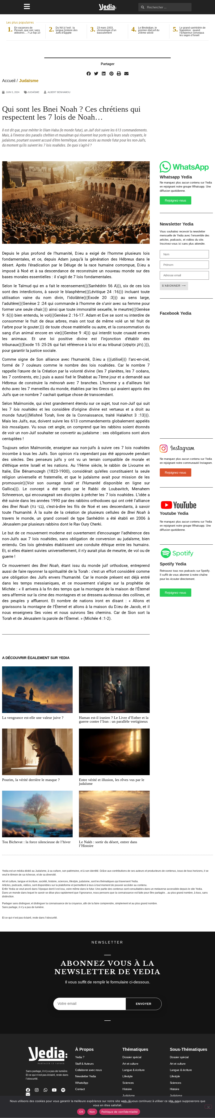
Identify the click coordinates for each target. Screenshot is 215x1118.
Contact (80, 1089)
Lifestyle (127, 1076)
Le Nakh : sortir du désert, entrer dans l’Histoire (108, 844)
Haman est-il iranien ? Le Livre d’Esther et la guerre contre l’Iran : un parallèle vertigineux (113, 719)
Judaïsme (28, 80)
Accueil (8, 80)
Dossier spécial (131, 1057)
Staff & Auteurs (84, 1063)
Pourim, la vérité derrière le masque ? (31, 780)
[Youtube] (54, 1090)
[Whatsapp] (45, 1090)
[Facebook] (28, 1090)
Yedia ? (79, 1057)
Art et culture (130, 1063)
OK (81, 1111)
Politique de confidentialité (119, 1111)
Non (92, 1111)
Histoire (127, 1089)
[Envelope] (28, 1094)
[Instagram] (37, 1090)
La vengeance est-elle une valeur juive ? (32, 718)
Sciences (128, 1082)
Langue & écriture (133, 1070)
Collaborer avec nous (88, 1070)
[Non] (208, 1107)
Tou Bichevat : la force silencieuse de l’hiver (36, 842)
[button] (88, 73)
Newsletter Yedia (85, 1076)
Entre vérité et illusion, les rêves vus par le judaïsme (111, 782)
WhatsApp (81, 1082)
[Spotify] (63, 1090)
